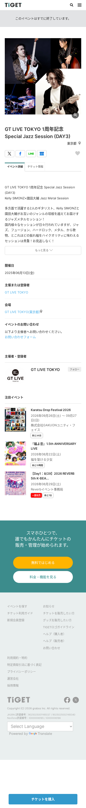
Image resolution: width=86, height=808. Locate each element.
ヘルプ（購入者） (54, 634)
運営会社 (13, 678)
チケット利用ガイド (20, 613)
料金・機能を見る (43, 577)
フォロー (74, 369)
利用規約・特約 (17, 658)
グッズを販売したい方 (57, 620)
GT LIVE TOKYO (16, 292)
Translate (45, 733)
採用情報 (13, 685)
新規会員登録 (15, 620)
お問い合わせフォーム (20, 337)
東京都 (71, 143)
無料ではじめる (43, 563)
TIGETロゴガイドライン (58, 627)
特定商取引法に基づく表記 (24, 665)
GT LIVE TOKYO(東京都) (22, 312)
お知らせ (48, 606)
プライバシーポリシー (21, 672)
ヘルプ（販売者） (54, 641)
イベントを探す (17, 606)
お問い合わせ (51, 648)
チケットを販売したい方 (59, 613)
